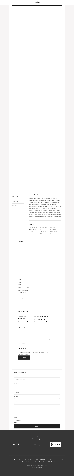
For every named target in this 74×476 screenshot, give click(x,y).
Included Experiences (25, 459)
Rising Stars (59, 459)
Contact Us (51, 461)
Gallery (13, 459)
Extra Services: (18, 412)
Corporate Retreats (25, 461)
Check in (16, 383)
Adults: (16, 401)
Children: (17, 406)
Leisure (51, 459)
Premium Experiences (40, 459)
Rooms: (16, 396)
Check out (17, 389)
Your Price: (17, 420)
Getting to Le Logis (39, 461)
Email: (16, 376)
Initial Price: (18, 415)
